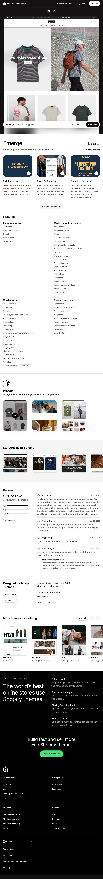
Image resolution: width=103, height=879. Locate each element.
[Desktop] (49, 11)
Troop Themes (93, 150)
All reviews (10, 521)
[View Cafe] (44, 415)
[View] (15, 463)
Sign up (94, 3)
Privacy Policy (9, 855)
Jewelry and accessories (14, 793)
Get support (10, 594)
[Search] (79, 4)
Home (5, 798)
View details (42, 586)
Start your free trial (51, 754)
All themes (10, 600)
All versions (55, 586)
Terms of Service (10, 849)
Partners (56, 819)
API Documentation (11, 819)
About (55, 814)
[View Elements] (74, 415)
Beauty (6, 789)
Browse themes (64, 3)
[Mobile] (54, 11)
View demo (77, 124)
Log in (85, 3)
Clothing (7, 784)
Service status (58, 828)
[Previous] (92, 448)
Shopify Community (11, 824)
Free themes (57, 789)
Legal (54, 824)
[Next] (98, 448)
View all (82, 618)
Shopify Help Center (12, 814)
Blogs (5, 828)
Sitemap (6, 867)
